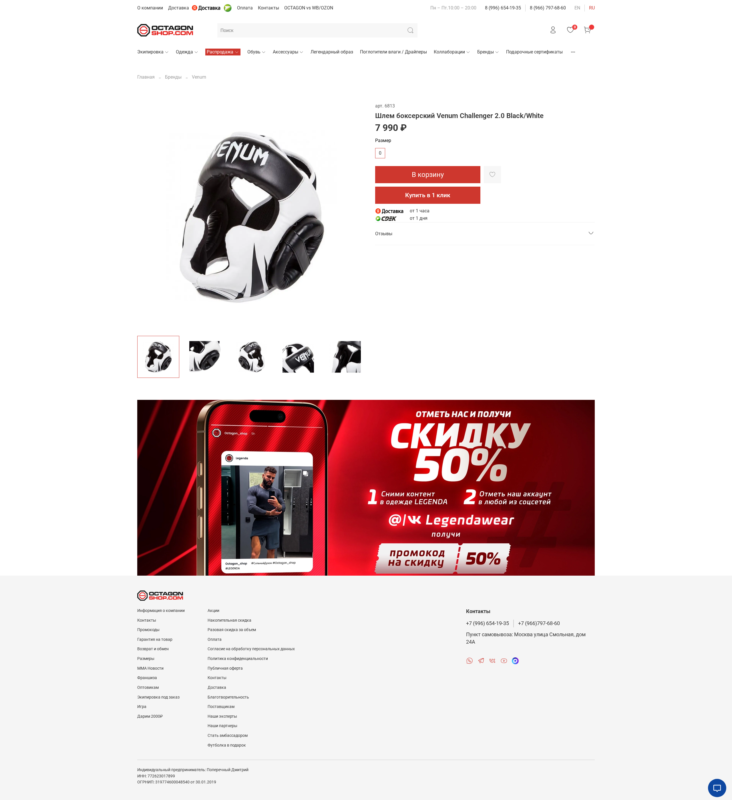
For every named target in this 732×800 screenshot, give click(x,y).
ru (592, 8)
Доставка (178, 8)
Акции (213, 610)
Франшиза (147, 677)
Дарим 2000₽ (150, 716)
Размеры (145, 658)
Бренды (485, 52)
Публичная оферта (225, 668)
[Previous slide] (146, 217)
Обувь (253, 52)
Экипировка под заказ (158, 697)
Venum (199, 77)
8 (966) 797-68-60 (548, 8)
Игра (141, 706)
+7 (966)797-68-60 (539, 623)
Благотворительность (228, 697)
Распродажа (220, 52)
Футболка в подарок (227, 745)
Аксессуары (285, 52)
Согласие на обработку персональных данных (251, 649)
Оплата (245, 8)
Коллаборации (449, 52)
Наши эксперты (222, 716)
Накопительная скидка (229, 620)
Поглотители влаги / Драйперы (393, 52)
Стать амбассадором (228, 735)
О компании (150, 8)
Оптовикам (148, 687)
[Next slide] (357, 217)
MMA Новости (150, 668)
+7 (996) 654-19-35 (487, 623)
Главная (146, 77)
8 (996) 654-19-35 (503, 8)
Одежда (184, 52)
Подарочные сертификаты (534, 52)
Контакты (268, 8)
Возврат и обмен (153, 649)
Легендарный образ (332, 52)
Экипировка (150, 52)
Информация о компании (161, 610)
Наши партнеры (222, 725)
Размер (383, 140)
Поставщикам (221, 706)
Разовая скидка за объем (232, 629)
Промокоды (148, 629)
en (577, 8)
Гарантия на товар (154, 639)
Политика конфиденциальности (238, 658)
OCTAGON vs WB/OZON (308, 8)
